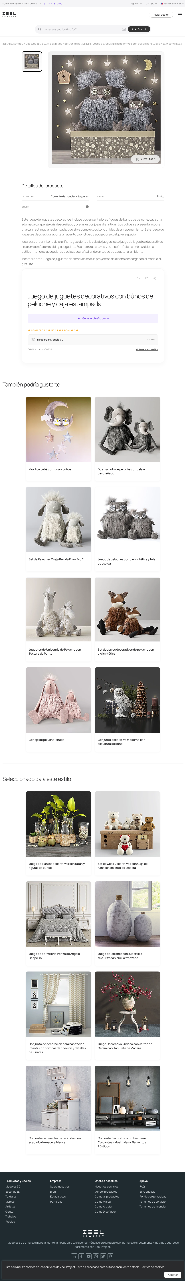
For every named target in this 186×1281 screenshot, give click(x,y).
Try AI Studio (54, 3)
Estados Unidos (172, 3)
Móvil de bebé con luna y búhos (50, 469)
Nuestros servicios (106, 1186)
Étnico (160, 196)
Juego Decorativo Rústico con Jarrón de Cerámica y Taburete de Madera (125, 1046)
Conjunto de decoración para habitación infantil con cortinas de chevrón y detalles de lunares (57, 1048)
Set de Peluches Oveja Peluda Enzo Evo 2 (56, 559)
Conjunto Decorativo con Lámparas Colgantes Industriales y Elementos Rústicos (122, 1142)
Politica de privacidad (153, 1196)
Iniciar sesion (161, 15)
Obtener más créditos (147, 349)
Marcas (10, 1201)
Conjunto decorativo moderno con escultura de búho (121, 742)
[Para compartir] (154, 278)
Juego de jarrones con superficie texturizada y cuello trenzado (120, 956)
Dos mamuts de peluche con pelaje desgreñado (121, 471)
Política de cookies (152, 1267)
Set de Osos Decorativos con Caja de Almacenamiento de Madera (122, 866)
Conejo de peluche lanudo (46, 740)
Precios (10, 1221)
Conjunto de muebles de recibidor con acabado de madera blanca (55, 1140)
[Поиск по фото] (123, 29)
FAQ (142, 1186)
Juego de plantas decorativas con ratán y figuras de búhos (57, 866)
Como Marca (103, 1201)
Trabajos (10, 1216)
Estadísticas (58, 1196)
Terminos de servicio (153, 1201)
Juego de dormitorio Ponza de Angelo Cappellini (54, 956)
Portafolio (56, 1201)
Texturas (11, 1196)
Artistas (10, 1206)
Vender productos (106, 1192)
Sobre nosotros (60, 1186)
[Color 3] (87, 206)
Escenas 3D (12, 1192)
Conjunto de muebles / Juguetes (70, 196)
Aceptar (173, 1275)
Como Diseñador (105, 1211)
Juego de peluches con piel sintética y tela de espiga (126, 561)
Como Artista (103, 1206)
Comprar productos (107, 1196)
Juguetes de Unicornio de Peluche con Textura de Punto (55, 651)
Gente (9, 1211)
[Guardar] (138, 278)
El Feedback (147, 1192)
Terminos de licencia (152, 1206)
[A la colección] (146, 278)
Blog (53, 1192)
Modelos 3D (12, 1186)
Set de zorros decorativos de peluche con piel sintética (126, 651)
